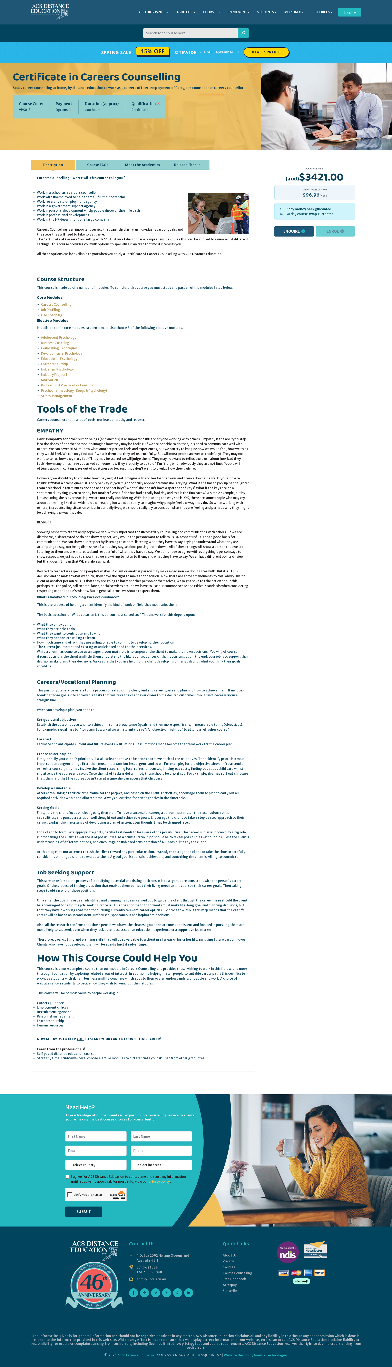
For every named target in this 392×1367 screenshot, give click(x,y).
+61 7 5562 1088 (149, 1272)
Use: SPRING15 (268, 52)
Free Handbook (234, 1279)
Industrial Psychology (57, 369)
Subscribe (230, 1291)
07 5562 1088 (147, 1267)
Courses (229, 1267)
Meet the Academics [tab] (142, 165)
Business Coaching (55, 343)
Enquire (350, 12)
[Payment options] (69, 109)
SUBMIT (84, 1211)
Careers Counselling (56, 304)
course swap (307, 214)
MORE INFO (292, 12)
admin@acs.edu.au (151, 1279)
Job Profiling (50, 310)
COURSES (210, 12)
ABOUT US (185, 12)
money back (304, 209)
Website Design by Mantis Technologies (256, 1355)
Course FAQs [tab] (97, 165)
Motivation (49, 380)
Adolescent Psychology (58, 338)
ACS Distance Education (137, 1355)
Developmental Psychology (61, 353)
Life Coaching (51, 315)
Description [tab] (53, 165)
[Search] (243, 33)
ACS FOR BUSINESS (152, 12)
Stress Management (56, 396)
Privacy (228, 1261)
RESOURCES (321, 12)
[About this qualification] (158, 104)
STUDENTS (265, 12)
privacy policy (159, 1181)
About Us (230, 1255)
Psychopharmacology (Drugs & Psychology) (74, 391)
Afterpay (230, 1285)
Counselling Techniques (59, 348)
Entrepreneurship (54, 364)
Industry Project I (54, 375)
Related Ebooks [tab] (187, 165)
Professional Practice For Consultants (70, 385)
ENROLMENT (237, 12)
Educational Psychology (59, 359)
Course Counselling (237, 1273)
